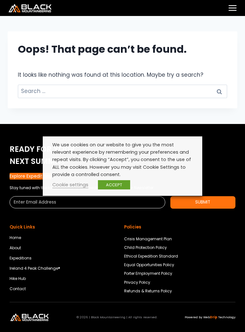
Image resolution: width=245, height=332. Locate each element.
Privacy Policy (137, 282)
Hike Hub (18, 278)
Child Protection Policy (145, 247)
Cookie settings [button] (70, 184)
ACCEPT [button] (114, 185)
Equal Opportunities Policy (149, 264)
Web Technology (219, 317)
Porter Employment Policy (148, 273)
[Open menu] (232, 8)
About (15, 248)
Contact (18, 288)
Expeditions (21, 258)
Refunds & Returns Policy (148, 291)
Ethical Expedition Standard (151, 256)
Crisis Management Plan (148, 239)
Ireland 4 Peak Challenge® (35, 268)
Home (15, 237)
